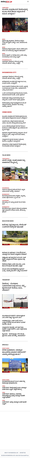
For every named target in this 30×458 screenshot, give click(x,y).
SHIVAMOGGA (5, 188)
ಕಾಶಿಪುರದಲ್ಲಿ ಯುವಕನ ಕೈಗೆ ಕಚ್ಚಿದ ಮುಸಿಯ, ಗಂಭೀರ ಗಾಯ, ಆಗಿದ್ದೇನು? (14, 82)
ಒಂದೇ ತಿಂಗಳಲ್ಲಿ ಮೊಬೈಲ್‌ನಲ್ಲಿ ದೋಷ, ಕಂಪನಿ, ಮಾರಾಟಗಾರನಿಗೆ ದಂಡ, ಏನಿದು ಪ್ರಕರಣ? (15, 94)
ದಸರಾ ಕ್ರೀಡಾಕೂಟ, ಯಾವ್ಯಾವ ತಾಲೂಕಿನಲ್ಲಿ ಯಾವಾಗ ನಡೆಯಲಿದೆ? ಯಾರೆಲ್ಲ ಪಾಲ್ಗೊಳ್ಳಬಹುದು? (14, 352)
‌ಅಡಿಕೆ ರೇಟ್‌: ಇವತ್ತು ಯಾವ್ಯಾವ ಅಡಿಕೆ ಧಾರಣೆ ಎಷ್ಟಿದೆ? (14, 403)
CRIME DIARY (5, 8)
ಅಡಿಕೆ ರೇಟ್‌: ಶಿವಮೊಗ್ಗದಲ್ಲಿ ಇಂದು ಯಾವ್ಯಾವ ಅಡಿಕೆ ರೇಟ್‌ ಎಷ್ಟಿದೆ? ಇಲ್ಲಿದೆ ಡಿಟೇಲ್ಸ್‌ (14, 389)
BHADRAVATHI (5, 194)
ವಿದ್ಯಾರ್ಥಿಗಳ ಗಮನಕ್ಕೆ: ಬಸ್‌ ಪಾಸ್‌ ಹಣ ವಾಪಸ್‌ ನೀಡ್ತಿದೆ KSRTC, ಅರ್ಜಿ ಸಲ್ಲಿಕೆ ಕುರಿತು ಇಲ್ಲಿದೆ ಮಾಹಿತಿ (14, 329)
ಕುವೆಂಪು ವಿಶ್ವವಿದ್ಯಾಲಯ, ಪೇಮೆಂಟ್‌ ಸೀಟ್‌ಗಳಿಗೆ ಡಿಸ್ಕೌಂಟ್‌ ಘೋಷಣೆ (14, 226)
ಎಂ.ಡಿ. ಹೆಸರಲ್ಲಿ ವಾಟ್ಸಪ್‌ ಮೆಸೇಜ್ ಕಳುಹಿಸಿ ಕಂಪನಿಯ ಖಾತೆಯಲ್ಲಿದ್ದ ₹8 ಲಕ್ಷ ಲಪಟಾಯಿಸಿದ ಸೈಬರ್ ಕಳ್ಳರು (14, 128)
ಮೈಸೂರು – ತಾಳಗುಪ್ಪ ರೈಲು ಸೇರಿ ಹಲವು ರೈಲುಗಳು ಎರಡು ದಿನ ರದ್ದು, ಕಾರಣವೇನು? (13, 335)
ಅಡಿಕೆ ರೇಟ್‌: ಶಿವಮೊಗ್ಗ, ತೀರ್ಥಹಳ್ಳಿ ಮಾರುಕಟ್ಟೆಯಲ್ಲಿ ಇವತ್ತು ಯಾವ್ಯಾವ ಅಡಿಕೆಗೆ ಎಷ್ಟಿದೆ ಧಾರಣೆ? (13, 396)
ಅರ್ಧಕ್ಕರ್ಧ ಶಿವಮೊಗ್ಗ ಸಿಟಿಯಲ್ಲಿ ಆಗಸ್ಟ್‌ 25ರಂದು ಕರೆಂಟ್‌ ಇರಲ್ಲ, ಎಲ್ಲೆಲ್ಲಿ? (12, 62)
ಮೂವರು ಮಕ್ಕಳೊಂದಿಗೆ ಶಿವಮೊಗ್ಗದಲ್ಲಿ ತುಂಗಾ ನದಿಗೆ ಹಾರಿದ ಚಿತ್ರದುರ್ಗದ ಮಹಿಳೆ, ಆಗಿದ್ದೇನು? (15, 12)
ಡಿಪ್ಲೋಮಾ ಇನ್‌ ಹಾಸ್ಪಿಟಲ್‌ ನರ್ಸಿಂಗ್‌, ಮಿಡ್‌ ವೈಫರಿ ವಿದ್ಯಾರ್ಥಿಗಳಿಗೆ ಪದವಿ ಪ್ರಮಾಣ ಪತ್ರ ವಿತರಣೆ (14, 259)
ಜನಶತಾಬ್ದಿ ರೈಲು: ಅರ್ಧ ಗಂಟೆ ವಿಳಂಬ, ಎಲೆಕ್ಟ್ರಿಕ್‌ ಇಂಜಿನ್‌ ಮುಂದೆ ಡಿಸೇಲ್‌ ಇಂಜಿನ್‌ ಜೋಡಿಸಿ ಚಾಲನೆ (13, 322)
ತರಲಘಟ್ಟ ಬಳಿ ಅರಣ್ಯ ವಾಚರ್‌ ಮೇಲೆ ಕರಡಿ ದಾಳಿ (13, 203)
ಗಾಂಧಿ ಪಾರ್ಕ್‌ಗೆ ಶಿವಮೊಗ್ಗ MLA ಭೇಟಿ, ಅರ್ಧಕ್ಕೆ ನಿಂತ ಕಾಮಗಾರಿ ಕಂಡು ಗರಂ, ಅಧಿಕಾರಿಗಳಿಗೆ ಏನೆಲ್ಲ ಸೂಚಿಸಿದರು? (15, 88)
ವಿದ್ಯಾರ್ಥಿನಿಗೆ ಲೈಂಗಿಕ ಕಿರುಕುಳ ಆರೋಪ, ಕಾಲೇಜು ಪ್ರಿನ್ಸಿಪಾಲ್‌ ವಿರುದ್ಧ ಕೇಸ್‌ (13, 140)
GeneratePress (25, 456)
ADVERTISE (23, 453)
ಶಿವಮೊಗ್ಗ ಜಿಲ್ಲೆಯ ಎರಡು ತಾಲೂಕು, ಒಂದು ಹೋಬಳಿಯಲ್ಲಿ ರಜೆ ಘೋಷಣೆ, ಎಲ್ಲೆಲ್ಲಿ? (13, 265)
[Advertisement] (15, 430)
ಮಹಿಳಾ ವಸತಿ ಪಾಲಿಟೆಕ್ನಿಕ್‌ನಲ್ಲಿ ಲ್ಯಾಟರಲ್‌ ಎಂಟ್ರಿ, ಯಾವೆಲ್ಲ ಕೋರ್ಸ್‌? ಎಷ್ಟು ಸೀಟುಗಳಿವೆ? (14, 270)
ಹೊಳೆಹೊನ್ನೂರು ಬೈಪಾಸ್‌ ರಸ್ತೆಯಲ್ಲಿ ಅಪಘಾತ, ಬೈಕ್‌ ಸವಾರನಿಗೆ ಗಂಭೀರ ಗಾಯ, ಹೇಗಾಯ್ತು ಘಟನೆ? (14, 210)
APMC (3, 386)
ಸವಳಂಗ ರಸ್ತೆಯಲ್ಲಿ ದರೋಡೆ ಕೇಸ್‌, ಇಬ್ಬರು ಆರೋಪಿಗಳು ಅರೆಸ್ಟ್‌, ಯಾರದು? (13, 190)
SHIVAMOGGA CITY (7, 60)
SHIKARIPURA (5, 201)
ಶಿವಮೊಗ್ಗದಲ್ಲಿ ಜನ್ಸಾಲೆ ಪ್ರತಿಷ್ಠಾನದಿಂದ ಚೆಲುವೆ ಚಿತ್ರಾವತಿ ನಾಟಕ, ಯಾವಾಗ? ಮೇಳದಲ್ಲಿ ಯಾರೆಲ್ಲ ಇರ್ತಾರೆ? (14, 104)
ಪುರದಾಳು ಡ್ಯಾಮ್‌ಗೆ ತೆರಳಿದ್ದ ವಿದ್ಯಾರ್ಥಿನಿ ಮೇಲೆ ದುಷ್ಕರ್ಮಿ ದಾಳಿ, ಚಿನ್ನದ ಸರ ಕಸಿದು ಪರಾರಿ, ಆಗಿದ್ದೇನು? (14, 134)
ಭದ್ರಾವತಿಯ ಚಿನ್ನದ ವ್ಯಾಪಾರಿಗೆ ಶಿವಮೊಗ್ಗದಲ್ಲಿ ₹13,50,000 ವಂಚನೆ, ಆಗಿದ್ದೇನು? (14, 145)
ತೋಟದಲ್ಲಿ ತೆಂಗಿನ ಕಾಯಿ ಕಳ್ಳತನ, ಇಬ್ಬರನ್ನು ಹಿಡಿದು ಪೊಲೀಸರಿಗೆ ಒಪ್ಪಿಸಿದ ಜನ (13, 197)
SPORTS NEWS (5, 348)
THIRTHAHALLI (5, 159)
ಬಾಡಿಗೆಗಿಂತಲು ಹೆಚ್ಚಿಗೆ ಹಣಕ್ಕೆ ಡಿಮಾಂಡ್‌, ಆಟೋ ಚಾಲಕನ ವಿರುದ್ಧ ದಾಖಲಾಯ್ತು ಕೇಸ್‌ (14, 122)
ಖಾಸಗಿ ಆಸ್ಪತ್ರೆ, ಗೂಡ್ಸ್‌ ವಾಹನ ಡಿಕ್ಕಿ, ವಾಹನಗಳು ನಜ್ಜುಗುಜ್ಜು (14, 162)
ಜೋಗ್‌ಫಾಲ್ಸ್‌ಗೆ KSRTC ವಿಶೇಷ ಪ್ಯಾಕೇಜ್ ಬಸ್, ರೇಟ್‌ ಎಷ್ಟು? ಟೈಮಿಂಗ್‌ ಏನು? (13, 317)
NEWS (3, 39)
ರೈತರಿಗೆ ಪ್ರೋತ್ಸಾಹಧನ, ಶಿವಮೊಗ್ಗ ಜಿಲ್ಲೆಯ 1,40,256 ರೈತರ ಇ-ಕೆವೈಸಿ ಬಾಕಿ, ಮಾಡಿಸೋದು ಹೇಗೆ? (14, 42)
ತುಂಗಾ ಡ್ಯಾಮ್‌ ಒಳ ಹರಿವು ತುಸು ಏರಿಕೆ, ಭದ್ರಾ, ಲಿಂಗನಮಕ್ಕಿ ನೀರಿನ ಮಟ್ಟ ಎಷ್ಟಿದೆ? (14, 56)
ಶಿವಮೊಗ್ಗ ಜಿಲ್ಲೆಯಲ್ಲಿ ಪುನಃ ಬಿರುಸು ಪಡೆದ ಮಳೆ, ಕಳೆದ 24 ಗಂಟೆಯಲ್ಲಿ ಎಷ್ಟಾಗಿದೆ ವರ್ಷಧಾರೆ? (15, 50)
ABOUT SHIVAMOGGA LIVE (11, 453)
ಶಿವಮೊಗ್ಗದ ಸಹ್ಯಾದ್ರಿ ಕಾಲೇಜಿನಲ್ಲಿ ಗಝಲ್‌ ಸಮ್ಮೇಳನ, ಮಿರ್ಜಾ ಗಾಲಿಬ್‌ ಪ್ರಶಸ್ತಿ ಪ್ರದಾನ (13, 99)
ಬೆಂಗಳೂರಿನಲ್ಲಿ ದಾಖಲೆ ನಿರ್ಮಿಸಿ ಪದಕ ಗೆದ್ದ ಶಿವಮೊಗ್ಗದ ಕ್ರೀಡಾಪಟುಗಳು (13, 382)
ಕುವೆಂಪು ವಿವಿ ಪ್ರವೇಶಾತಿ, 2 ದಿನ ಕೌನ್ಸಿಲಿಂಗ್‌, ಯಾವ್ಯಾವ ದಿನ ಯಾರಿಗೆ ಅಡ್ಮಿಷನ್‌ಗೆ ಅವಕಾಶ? (14, 253)
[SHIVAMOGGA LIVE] (6, 2)
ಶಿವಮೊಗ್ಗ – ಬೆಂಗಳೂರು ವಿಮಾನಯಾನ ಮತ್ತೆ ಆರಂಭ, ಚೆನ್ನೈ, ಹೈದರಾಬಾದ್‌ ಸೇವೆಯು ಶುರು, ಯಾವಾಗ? (14, 287)
